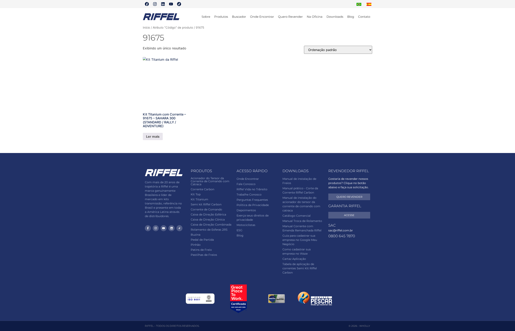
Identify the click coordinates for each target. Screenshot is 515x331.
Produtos (221, 17)
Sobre (206, 17)
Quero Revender (290, 17)
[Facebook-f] (148, 228)
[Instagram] (155, 4)
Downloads (335, 17)
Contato (364, 17)
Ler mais (153, 136)
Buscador (239, 17)
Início (146, 27)
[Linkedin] (163, 4)
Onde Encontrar (262, 17)
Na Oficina (314, 17)
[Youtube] (171, 4)
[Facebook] (147, 4)
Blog (350, 17)
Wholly (364, 325)
